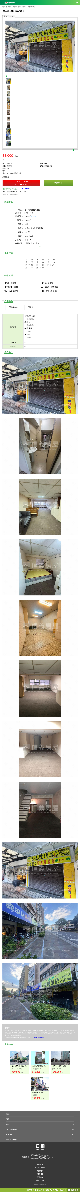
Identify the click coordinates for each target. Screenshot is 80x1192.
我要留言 (74, 1190)
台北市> (15, 7)
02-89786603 (25, 189)
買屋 (7, 1114)
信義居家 (9, 1134)
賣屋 (7, 1119)
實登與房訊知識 (11, 1129)
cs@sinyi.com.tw (53, 1157)
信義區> (19, 7)
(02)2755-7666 (32, 1157)
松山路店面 (28, 7)
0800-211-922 (44, 1155)
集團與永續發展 (11, 1139)
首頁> (4, 7)
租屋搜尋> (9, 7)
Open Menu (77, 2)
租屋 (7, 1124)
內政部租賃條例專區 (38, 1037)
